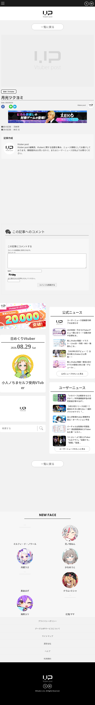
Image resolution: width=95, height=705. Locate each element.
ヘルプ (47, 651)
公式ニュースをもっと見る (72, 373)
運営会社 (47, 643)
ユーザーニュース (72, 387)
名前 (9, 271)
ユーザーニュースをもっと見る (72, 448)
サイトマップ (47, 636)
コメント (12, 252)
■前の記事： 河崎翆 (10, 126)
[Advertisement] (47, 192)
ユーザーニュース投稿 (66, 150)
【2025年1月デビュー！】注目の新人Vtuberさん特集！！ (79, 354)
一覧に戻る (47, 27)
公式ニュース (72, 312)
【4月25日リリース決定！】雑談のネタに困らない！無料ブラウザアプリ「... (79, 409)
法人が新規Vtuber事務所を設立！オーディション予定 (78, 418)
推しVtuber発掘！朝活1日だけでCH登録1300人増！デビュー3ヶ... (79, 364)
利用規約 (47, 658)
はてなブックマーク (15, 106)
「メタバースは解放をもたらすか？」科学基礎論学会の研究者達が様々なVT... (79, 398)
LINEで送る (11, 106)
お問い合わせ (43, 150)
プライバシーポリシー (47, 621)
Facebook (3, 106)
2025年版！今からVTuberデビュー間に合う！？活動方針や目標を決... (79, 333)
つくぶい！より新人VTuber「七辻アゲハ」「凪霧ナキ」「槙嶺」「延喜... (78, 440)
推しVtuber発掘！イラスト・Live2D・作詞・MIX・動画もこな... (79, 343)
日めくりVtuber (8, 91)
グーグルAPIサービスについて (47, 628)
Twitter (7, 106)
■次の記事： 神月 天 (10, 129)
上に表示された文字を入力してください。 (22, 278)
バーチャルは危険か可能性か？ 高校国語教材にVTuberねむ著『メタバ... (79, 429)
